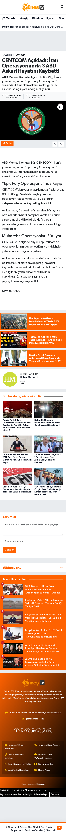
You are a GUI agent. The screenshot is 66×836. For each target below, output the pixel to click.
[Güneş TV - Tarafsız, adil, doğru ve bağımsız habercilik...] (32, 7)
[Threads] (44, 730)
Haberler (7, 55)
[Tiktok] (38, 730)
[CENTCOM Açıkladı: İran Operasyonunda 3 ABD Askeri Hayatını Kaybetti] (33, 120)
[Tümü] (61, 568)
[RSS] (49, 730)
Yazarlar (11, 18)
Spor (62, 18)
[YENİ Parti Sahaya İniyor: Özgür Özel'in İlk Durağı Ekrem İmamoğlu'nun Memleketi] (49, 476)
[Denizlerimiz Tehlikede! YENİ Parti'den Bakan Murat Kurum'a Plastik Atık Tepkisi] (17, 444)
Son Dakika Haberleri (18, 770)
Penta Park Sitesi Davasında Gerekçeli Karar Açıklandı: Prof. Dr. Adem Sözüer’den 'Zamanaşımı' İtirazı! (17, 425)
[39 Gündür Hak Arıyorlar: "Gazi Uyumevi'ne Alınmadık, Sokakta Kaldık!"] (49, 444)
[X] (22, 730)
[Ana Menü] (3, 7)
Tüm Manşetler (45, 764)
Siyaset (51, 18)
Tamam (54, 794)
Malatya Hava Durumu (49, 745)
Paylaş (9, 143)
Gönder (9, 550)
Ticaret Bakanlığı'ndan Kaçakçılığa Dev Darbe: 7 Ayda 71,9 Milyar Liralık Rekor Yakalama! (33, 26)
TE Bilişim (40, 784)
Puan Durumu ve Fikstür (19, 764)
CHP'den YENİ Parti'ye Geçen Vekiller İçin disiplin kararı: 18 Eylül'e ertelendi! (17, 489)
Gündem (37, 18)
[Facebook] (16, 730)
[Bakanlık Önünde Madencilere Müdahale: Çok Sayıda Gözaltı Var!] (49, 409)
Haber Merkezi (28, 377)
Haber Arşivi (44, 770)
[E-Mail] (22, 383)
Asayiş (24, 18)
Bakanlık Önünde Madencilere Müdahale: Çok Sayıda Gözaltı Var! (47, 422)
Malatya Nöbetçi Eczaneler (15, 747)
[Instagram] (27, 730)
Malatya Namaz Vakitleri (14, 756)
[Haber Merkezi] (10, 379)
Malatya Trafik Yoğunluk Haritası (43, 756)
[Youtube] (33, 730)
